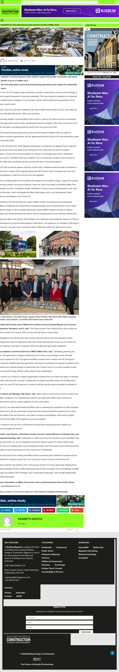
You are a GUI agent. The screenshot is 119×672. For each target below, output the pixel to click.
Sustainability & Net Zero (52, 572)
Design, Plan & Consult (52, 568)
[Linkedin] (117, 2)
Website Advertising (87, 554)
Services (45, 558)
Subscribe (20, 593)
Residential (46, 547)
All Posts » (22, 523)
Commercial (61, 547)
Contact (8, 596)
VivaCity (38, 158)
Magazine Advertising (88, 551)
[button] (2, 2)
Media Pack (98, 547)
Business (46, 565)
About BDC (84, 547)
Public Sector (47, 551)
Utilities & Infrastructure (52, 561)
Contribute (83, 558)
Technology (60, 565)
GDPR (19, 596)
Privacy (8, 593)
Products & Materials (51, 554)
